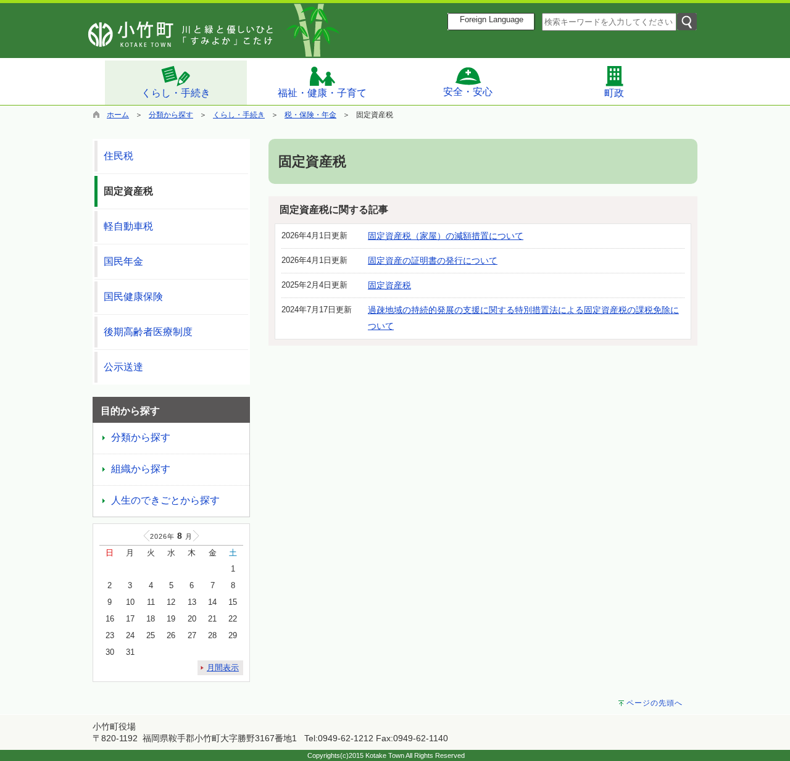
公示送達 (123, 367)
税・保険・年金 (310, 114)
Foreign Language (491, 19)
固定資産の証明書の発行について (432, 260)
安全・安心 (468, 91)
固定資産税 (389, 285)
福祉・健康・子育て (322, 93)
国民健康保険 (133, 296)
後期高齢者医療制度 (148, 331)
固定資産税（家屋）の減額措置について (445, 236)
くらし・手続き (175, 93)
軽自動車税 (128, 226)
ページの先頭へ (654, 703)
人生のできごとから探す (165, 500)
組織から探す (140, 469)
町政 (614, 93)
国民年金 (123, 261)
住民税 (118, 156)
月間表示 (223, 667)
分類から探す (171, 114)
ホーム (118, 114)
